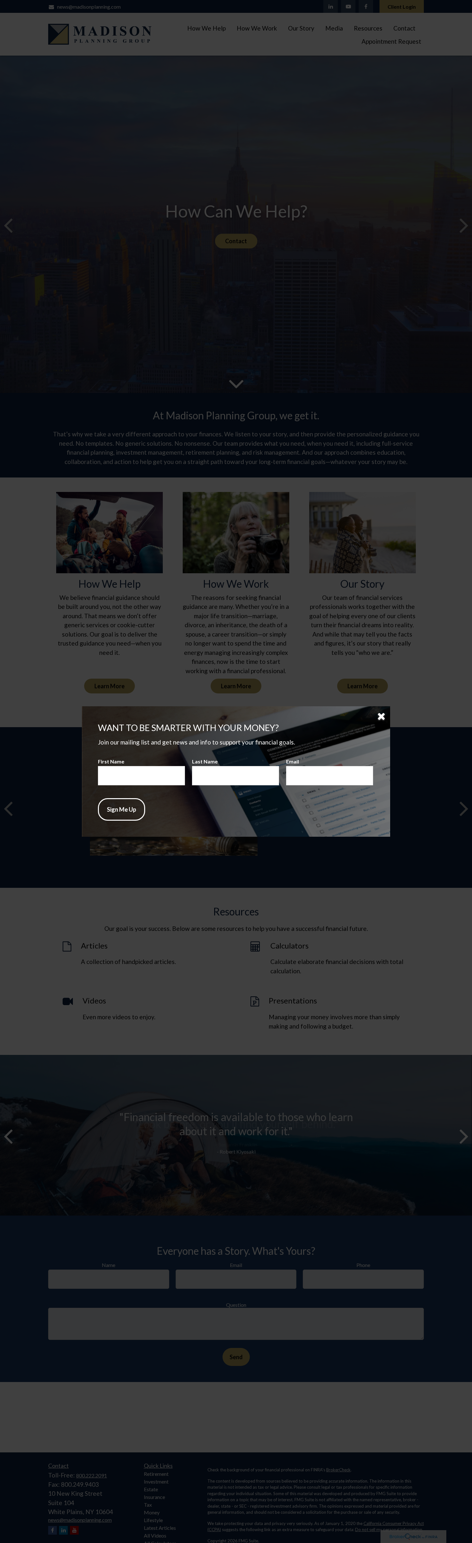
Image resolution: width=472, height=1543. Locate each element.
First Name (111, 761)
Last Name (205, 761)
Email (292, 761)
